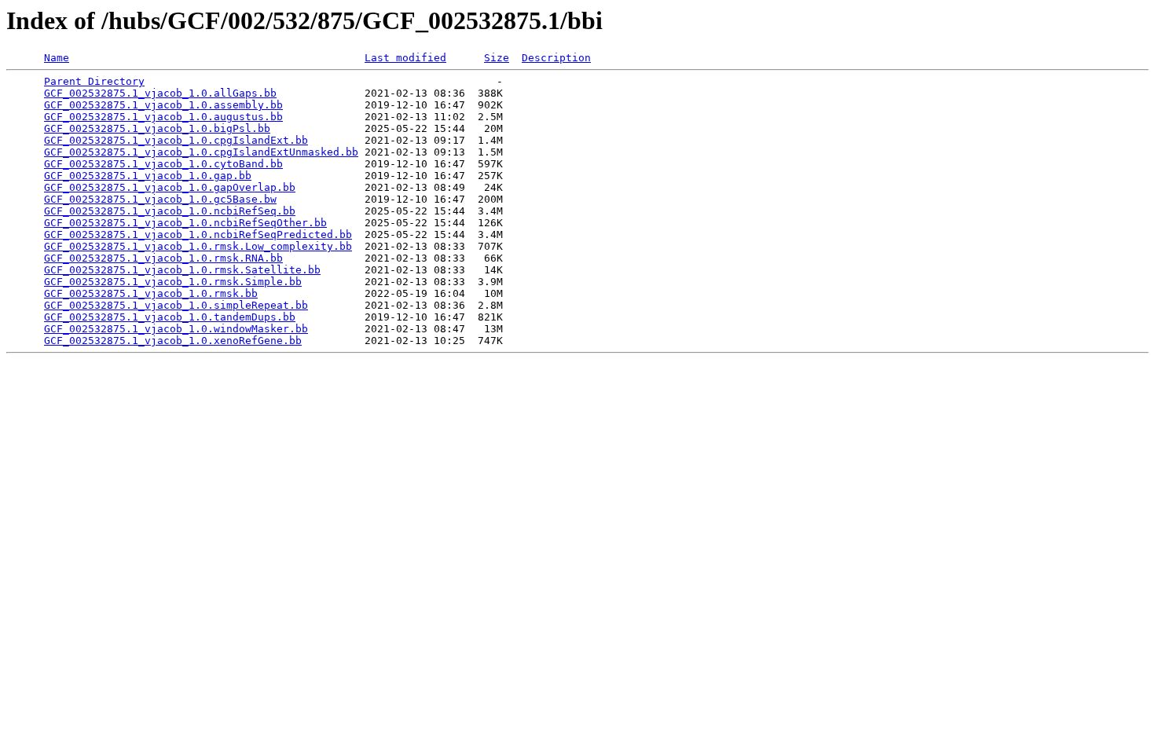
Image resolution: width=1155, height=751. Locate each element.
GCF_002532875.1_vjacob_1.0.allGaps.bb (160, 93)
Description (556, 58)
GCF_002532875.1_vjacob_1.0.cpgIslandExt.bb (176, 140)
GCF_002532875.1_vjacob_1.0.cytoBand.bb (163, 164)
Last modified (405, 58)
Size (496, 58)
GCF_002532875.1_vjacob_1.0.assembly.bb (163, 105)
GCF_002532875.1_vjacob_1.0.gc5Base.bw (160, 199)
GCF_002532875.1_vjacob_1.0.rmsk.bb (151, 293)
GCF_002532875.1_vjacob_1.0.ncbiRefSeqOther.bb (185, 223)
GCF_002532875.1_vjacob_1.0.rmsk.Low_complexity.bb (198, 246)
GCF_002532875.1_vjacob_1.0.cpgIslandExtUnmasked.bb (201, 152)
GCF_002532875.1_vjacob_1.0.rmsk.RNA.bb (163, 258)
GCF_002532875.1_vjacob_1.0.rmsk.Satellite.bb (182, 270)
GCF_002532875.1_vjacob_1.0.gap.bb (147, 175)
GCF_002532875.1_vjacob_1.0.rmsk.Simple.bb (173, 282)
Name (56, 58)
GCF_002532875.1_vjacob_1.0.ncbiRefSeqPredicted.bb (198, 234)
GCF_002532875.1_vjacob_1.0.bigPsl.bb (157, 128)
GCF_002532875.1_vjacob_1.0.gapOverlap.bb (169, 187)
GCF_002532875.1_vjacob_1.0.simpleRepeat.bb (176, 305)
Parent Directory (94, 81)
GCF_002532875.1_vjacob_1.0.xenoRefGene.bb (173, 340)
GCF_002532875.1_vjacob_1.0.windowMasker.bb (176, 329)
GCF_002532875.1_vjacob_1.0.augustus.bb (163, 117)
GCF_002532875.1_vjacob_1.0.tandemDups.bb (169, 317)
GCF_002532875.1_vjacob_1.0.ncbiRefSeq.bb (169, 211)
